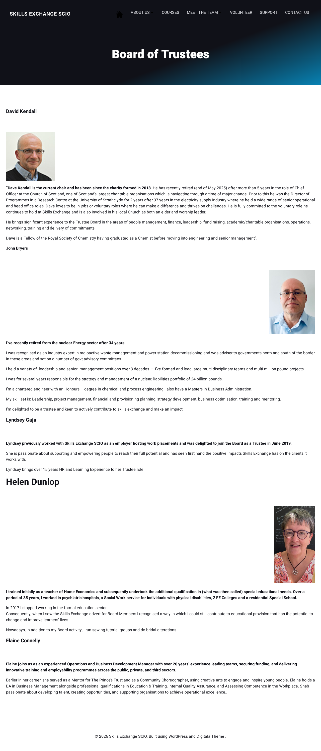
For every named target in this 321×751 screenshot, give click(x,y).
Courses (170, 13)
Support (269, 13)
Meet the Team (202, 13)
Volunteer (241, 13)
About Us (140, 13)
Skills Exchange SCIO (40, 14)
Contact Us (297, 13)
